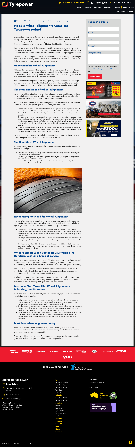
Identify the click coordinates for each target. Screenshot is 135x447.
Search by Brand (61, 387)
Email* (90, 39)
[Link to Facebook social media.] (130, 442)
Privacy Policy (97, 69)
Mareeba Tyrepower (73, 2)
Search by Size (60, 385)
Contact (117, 7)
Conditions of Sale (26, 444)
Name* (90, 26)
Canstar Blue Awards (97, 382)
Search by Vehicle (61, 382)
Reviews (130, 11)
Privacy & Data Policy (14, 444)
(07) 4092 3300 (99, 2)
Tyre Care (58, 390)
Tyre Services (59, 411)
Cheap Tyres (94, 387)
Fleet (117, 11)
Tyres (79, 7)
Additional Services (61, 416)
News (123, 11)
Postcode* (91, 46)
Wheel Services (60, 413)
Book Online (128, 7)
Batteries (58, 406)
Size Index (93, 380)
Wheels (88, 7)
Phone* (90, 33)
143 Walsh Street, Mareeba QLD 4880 (19, 389)
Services (97, 7)
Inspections (59, 408)
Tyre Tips (58, 393)
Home (18, 21)
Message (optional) (94, 53)
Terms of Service (110, 69)
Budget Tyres (94, 385)
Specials (107, 7)
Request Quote (95, 76)
